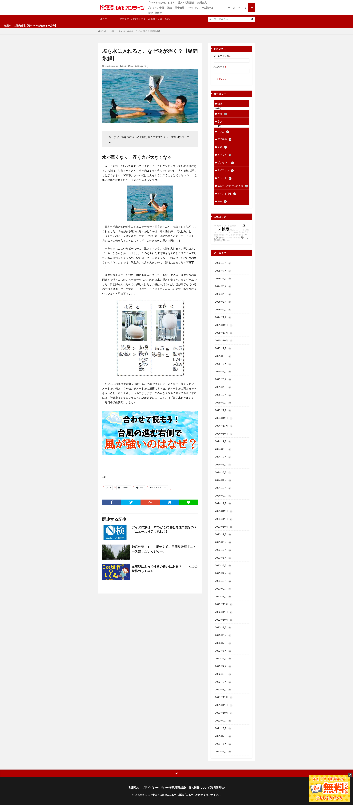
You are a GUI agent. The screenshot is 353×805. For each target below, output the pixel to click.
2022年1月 (223, 689)
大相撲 (227, 240)
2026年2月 (223, 309)
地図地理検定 (218, 235)
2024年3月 (223, 487)
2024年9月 (223, 441)
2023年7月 (223, 549)
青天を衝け (241, 232)
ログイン (220, 79)
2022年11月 (223, 612)
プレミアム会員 (156, 7)
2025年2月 (223, 402)
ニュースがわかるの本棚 (232, 185)
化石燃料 (246, 230)
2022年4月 (223, 666)
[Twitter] (131, 502)
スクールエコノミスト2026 (155, 18)
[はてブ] (169, 502)
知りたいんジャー (236, 230)
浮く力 (147, 66)
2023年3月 (223, 580)
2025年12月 (223, 325)
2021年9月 (223, 720)
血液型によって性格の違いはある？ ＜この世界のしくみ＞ (165, 569)
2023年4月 (223, 573)
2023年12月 (223, 511)
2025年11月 (223, 332)
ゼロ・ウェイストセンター (223, 232)
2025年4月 (223, 387)
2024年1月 (223, 503)
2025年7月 (223, 363)
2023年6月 (223, 557)
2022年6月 (223, 650)
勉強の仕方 (225, 238)
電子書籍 (179, 7)
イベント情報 (226, 193)
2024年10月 (223, 433)
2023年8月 (223, 542)
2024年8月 (223, 449)
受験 (222, 146)
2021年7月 (223, 736)
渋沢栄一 (234, 226)
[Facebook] (111, 502)
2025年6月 (223, 371)
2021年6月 (223, 743)
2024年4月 (223, 480)
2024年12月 (223, 418)
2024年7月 (223, 456)
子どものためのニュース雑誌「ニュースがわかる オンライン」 (186, 794)
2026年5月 (223, 286)
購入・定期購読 (186, 2)
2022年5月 (223, 658)
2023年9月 (223, 534)
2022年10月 (223, 619)
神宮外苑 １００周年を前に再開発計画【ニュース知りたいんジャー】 (164, 549)
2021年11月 (223, 705)
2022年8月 (223, 635)
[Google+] (150, 502)
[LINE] (188, 502)
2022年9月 (223, 627)
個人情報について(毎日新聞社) (207, 787)
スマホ (234, 232)
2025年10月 (223, 340)
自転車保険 (236, 238)
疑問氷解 (135, 18)
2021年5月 (223, 751)
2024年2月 (223, 495)
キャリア (224, 154)
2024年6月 (223, 464)
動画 (221, 201)
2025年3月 (223, 394)
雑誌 (169, 7)
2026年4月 (223, 293)
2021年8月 (223, 728)
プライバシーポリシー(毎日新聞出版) (164, 787)
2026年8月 (223, 262)
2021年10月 (223, 712)
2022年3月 (223, 673)
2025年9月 (223, 348)
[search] (251, 19)
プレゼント (225, 162)
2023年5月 (223, 565)
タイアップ (225, 170)
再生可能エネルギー (238, 235)
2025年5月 (223, 379)
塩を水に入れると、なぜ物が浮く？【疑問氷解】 (139, 31)
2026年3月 (223, 301)
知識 (112, 31)
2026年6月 (223, 278)
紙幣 (219, 226)
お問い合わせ (155, 12)
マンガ (222, 131)
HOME (103, 31)
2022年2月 (223, 681)
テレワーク (227, 235)
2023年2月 (223, 588)
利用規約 (134, 787)
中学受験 (124, 18)
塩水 (132, 66)
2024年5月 (223, 472)
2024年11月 (223, 425)
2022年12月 (223, 604)
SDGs (216, 226)
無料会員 (202, 2)
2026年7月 (223, 270)
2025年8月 (223, 356)
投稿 (222, 113)
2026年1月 (223, 317)
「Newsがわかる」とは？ (161, 2)
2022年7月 (223, 643)
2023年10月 (223, 526)
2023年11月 (223, 518)
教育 (230, 238)
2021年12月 (223, 697)
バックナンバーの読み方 (200, 7)
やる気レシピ (226, 226)
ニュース (224, 178)
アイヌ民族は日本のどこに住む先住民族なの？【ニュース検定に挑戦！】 (164, 529)
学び (219, 121)
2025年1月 (223, 410)
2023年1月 (223, 596)
